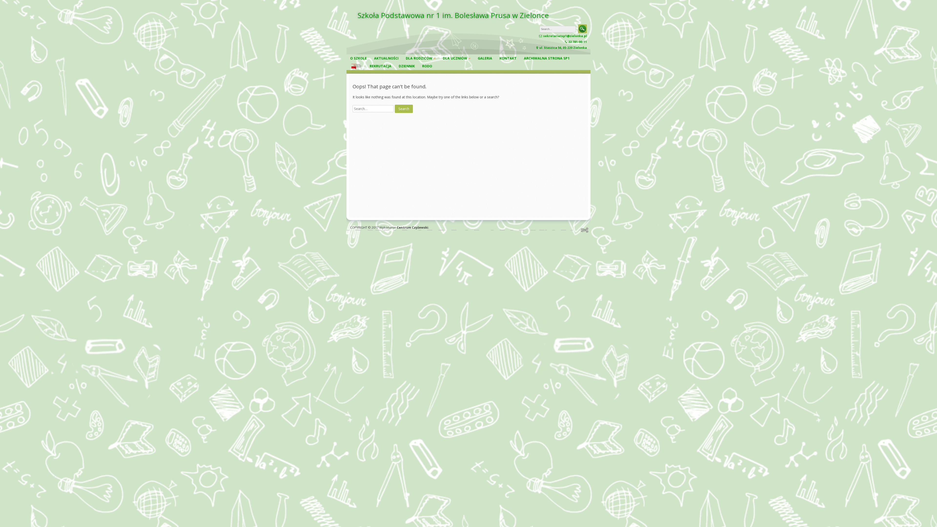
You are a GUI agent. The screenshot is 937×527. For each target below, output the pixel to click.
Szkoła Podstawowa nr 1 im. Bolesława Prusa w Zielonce (453, 15)
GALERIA (485, 58)
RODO (427, 66)
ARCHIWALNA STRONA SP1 (547, 58)
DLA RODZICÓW (419, 58)
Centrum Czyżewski (412, 227)
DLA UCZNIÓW (455, 58)
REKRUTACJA (380, 66)
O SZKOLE (358, 58)
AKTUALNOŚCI (386, 58)
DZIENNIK (407, 66)
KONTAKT (508, 58)
